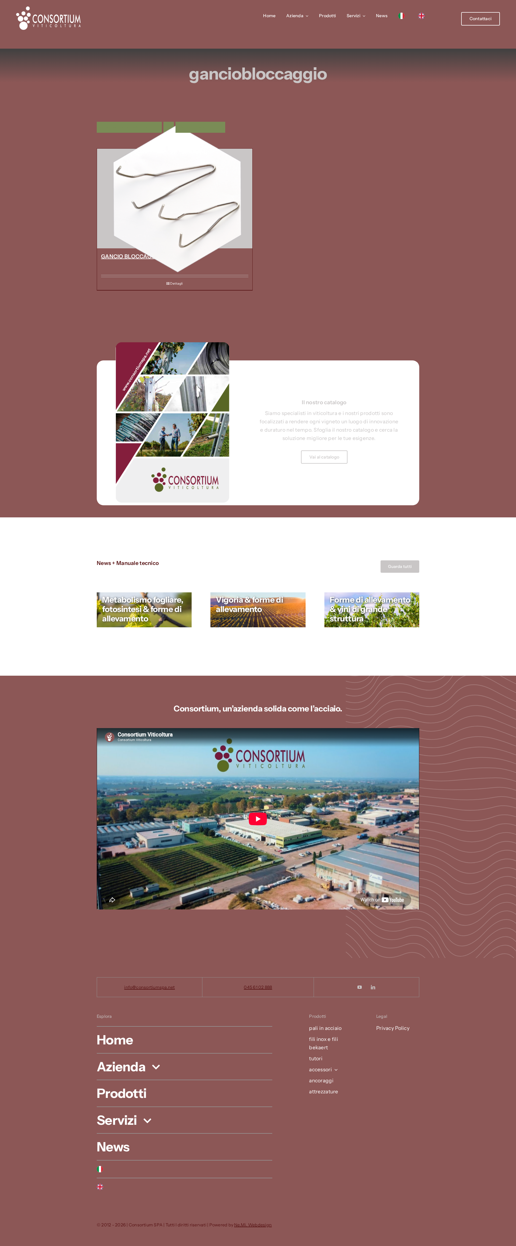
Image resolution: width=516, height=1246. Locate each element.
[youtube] (359, 987)
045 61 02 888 (258, 987)
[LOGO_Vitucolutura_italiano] (48, 9)
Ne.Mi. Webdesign (253, 1224)
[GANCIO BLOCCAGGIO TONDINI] (174, 198)
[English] (422, 16)
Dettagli (176, 283)
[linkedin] (373, 987)
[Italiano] (402, 16)
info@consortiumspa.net (149, 987)
